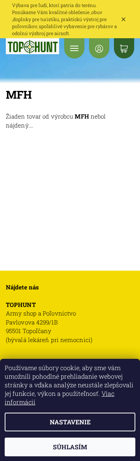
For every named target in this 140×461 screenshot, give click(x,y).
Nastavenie (70, 422)
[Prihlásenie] (99, 48)
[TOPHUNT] (33, 46)
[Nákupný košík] (124, 48)
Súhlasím (70, 447)
